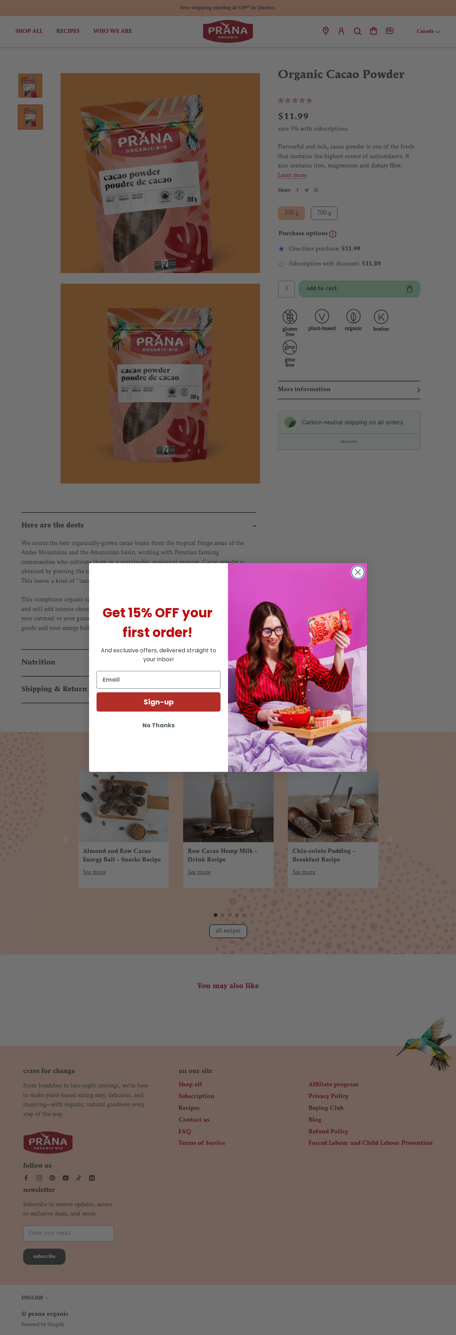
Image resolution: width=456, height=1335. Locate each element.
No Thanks (158, 725)
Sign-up (159, 702)
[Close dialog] (358, 572)
